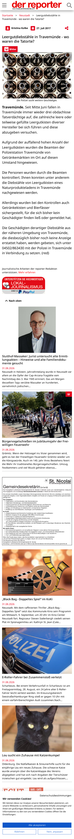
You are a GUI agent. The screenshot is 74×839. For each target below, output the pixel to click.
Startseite (7, 15)
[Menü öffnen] (4, 5)
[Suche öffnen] (69, 5)
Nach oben (15, 300)
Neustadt (24, 15)
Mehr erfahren (26, 272)
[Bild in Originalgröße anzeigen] (37, 75)
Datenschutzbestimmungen (55, 795)
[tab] (10, 49)
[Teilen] (66, 28)
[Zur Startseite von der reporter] (37, 5)
